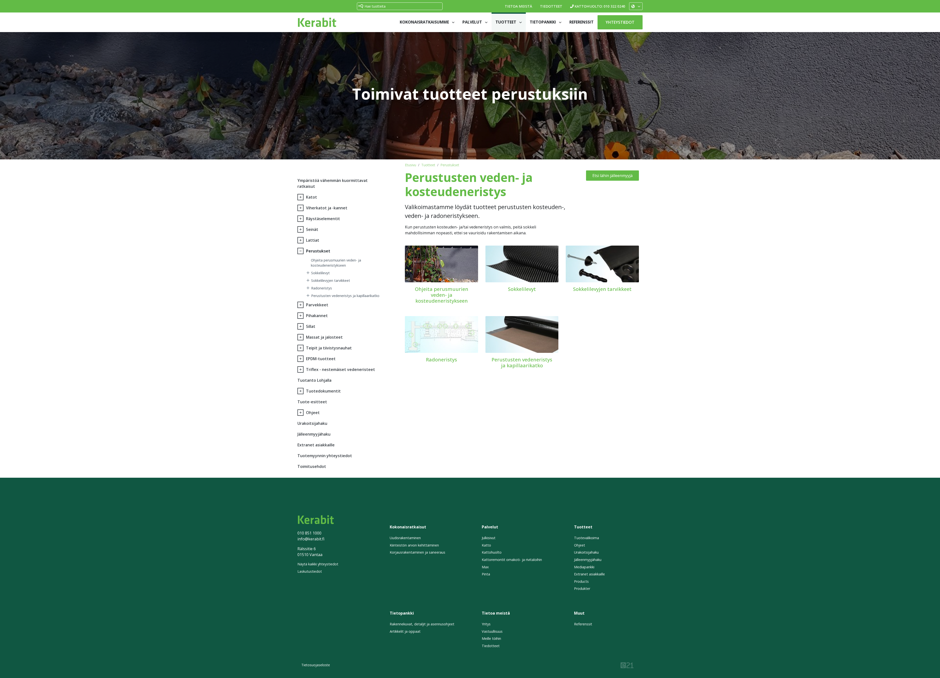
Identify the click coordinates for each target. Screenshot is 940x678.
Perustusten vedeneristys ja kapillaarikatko (345, 295)
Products (581, 581)
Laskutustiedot (309, 571)
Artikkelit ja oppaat (405, 631)
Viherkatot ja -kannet (326, 208)
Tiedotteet (551, 6)
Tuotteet (428, 165)
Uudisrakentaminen (405, 537)
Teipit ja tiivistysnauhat (329, 348)
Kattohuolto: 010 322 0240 (600, 6)
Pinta (486, 574)
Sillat (310, 326)
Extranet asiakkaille (316, 445)
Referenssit (581, 22)
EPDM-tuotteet (321, 358)
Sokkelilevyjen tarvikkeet (330, 280)
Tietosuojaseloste (315, 665)
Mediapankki (584, 567)
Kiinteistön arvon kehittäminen (414, 545)
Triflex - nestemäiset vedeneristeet (340, 369)
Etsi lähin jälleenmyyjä (612, 175)
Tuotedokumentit (323, 391)
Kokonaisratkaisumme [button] (425, 22)
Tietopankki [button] (543, 22)
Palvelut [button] (472, 22)
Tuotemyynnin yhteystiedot (324, 455)
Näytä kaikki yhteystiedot (317, 564)
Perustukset (449, 165)
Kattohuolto (492, 552)
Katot (311, 197)
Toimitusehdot (311, 466)
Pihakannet (317, 315)
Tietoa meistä (518, 6)
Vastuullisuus (492, 631)
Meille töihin (491, 638)
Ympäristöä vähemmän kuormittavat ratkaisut (332, 183)
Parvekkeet (317, 305)
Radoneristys (321, 288)
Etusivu (410, 165)
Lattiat (312, 240)
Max (485, 567)
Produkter (582, 588)
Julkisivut (488, 537)
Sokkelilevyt (320, 273)
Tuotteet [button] (506, 22)
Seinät (312, 229)
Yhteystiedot (620, 22)
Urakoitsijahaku (312, 423)
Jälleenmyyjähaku (313, 434)
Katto (486, 545)
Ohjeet (313, 412)
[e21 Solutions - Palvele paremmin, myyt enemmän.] (627, 664)
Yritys (486, 624)
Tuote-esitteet (312, 401)
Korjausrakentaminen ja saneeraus (417, 552)
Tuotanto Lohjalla (314, 380)
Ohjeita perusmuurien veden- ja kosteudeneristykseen (336, 263)
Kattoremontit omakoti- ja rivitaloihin (512, 559)
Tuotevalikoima (586, 537)
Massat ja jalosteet (324, 337)
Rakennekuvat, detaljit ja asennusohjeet (422, 624)
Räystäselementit (323, 218)
